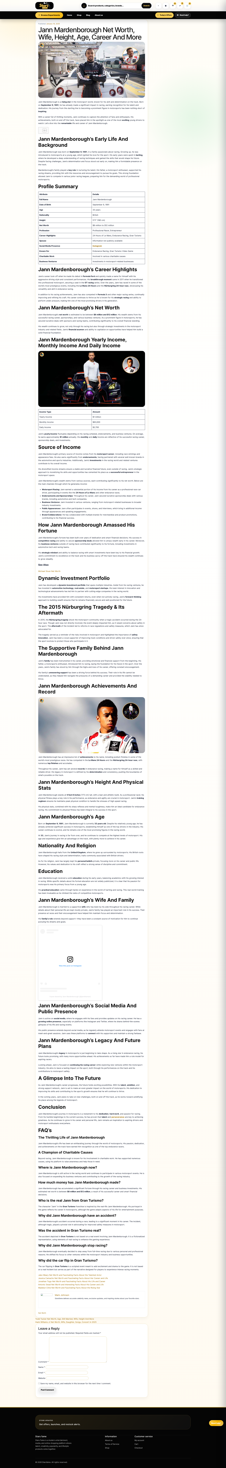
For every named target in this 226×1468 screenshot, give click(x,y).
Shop (79, 15)
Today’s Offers (164, 15)
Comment (43, 1362)
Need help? (183, 15)
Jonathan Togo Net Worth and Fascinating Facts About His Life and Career (71, 1281)
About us (99, 15)
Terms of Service (112, 1444)
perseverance (117, 1117)
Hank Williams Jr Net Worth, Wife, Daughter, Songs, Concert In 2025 (66, 1322)
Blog (88, 15)
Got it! (215, 4)
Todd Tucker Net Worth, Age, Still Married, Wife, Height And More (64, 1319)
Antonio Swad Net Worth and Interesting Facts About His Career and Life (71, 1284)
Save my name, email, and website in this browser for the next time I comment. (75, 1383)
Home (69, 15)
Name (41, 1367)
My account (139, 1440)
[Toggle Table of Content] (43, 130)
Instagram (97, 246)
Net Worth (42, 1313)
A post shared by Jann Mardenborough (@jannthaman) (70, 996)
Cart (136, 1444)
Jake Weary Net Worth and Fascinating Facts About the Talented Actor (70, 1275)
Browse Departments (49, 15)
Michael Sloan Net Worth (49, 571)
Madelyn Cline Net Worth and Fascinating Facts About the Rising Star (69, 1288)
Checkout (139, 1448)
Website (41, 1378)
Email (41, 1372)
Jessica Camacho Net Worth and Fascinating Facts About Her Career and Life (73, 1278)
